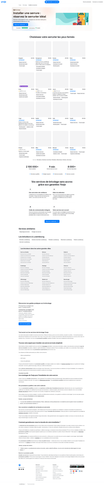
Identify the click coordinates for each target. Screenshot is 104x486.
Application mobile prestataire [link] (42, 470)
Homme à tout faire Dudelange (27, 269)
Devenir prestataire (87, 1)
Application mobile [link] (39, 469)
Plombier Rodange (46, 271)
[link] (26, 54)
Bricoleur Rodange (46, 267)
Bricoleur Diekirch (67, 254)
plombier (37, 438)
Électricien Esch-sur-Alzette (26, 259)
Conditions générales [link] (57, 474)
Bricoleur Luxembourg (25, 239)
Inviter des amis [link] (39, 474)
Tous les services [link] (30, 484)
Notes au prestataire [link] (40, 478)
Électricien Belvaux (46, 259)
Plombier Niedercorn (46, 284)
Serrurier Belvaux (45, 262)
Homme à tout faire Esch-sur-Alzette (28, 255)
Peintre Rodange (45, 274)
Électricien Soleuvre (68, 272)
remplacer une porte (23, 413)
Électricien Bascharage (68, 286)
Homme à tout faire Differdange (27, 283)
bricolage (45, 346)
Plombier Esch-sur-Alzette (26, 257)
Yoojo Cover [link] (55, 467)
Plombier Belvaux (45, 257)
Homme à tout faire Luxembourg (39, 239)
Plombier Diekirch (67, 257)
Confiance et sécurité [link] (57, 469)
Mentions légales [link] (56, 477)
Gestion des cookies (57, 478)
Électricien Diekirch (67, 259)
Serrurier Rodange (46, 276)
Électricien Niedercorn (46, 286)
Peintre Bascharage (68, 288)
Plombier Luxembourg (54, 239)
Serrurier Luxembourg (25, 242)
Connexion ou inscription (97, 1)
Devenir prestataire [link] (39, 467)
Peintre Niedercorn (46, 288)
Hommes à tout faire (46, 159)
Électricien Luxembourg (66, 239)
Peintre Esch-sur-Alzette (25, 260)
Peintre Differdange (24, 288)
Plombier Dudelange (25, 271)
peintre (28, 442)
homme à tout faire (66, 364)
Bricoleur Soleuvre (67, 267)
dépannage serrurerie (45, 380)
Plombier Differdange (25, 284)
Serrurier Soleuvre (67, 276)
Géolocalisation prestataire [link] (41, 477)
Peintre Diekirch (67, 260)
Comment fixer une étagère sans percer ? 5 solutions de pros (26, 310)
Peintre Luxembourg (78, 239)
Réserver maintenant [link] (20, 24)
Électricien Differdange (25, 286)
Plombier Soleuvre (67, 271)
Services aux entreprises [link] (58, 470)
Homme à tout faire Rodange (48, 269)
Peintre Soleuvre (67, 274)
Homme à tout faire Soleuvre (69, 269)
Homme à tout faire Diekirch (69, 255)
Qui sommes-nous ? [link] (40, 480)
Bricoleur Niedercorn (46, 281)
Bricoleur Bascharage (68, 281)
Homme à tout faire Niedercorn (48, 283)
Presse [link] (54, 472)
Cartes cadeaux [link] (39, 475)
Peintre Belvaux (45, 260)
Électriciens (59, 159)
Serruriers (69, 159)
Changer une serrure (36, 231)
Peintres (64, 159)
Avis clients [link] (38, 472)
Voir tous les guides (25, 323)
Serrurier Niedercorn (46, 289)
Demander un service (52, 2)
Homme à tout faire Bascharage (70, 283)
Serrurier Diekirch (67, 262)
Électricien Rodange (46, 272)
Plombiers (54, 159)
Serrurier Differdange (25, 289)
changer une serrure (23, 391)
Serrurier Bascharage (68, 289)
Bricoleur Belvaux (45, 254)
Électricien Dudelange (25, 272)
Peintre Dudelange (24, 274)
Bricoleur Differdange (25, 281)
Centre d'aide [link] (55, 466)
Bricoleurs (39, 159)
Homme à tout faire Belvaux (47, 255)
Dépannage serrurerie (25, 231)
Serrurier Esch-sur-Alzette (26, 262)
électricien (81, 431)
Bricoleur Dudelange (25, 267)
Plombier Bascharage (68, 284)
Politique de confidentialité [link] (58, 475)
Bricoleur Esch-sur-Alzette (26, 254)
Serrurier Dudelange (25, 276)
